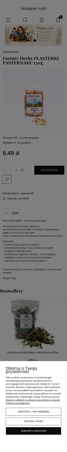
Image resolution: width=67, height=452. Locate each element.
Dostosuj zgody (33, 421)
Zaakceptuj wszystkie (33, 430)
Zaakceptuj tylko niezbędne (33, 411)
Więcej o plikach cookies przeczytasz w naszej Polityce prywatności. (33, 401)
